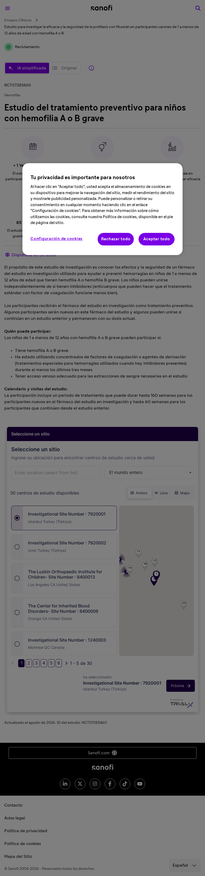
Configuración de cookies (56, 239)
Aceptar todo (156, 239)
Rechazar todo (116, 239)
